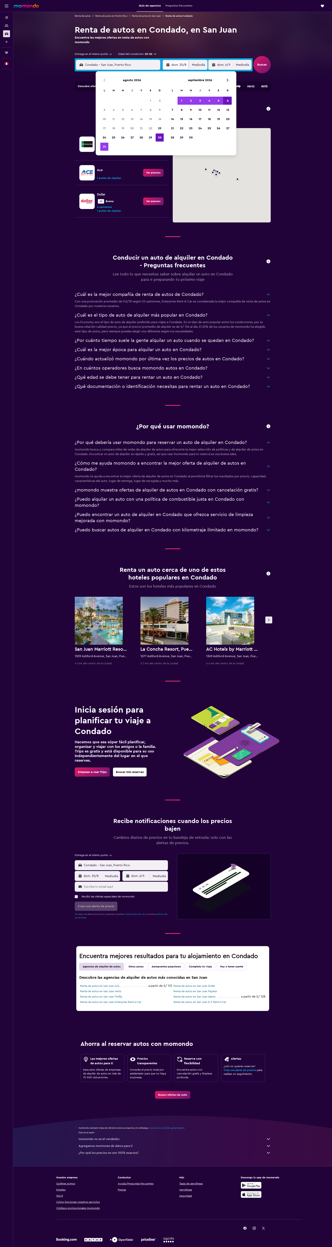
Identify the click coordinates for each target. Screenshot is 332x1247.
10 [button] (104, 119)
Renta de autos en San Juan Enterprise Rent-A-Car (110, 1002)
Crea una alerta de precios (240, 1070)
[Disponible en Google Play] (251, 1185)
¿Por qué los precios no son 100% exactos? (109, 1152)
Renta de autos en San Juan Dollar (194, 986)
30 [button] (160, 137)
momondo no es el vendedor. (99, 1139)
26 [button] (122, 137)
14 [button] (141, 119)
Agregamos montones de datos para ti (106, 1145)
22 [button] (150, 128)
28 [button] (141, 137)
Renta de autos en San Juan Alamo (194, 996)
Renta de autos (83, 16)
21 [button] (141, 128)
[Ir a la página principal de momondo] (26, 6)
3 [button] (104, 109)
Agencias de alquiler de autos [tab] (101, 966)
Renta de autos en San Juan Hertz (100, 991)
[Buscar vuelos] (7, 17)
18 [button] (113, 128)
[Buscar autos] (7, 34)
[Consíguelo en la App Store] (251, 1194)
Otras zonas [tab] (136, 966)
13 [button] (132, 119)
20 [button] (132, 128)
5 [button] (123, 109)
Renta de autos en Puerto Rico (111, 16)
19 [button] (122, 128)
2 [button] (160, 100)
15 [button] (150, 119)
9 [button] (160, 109)
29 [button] (150, 137)
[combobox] (93, 54)
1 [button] (150, 100)
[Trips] (7, 53)
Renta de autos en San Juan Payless (195, 991)
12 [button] (122, 119)
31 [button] (104, 146)
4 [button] (114, 109)
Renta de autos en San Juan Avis (99, 986)
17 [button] (104, 128)
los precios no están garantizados (166, 1128)
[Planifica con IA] (7, 42)
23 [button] (159, 128)
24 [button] (104, 137)
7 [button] (141, 109)
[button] (6, 6)
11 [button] (113, 119)
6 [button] (132, 109)
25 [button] (113, 137)
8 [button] (150, 109)
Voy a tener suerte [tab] (231, 966)
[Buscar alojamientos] (7, 26)
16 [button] (159, 119)
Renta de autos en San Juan (146, 16)
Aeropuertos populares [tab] (166, 966)
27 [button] (132, 137)
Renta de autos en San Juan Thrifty (101, 996)
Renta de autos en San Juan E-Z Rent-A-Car (199, 1002)
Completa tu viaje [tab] (200, 966)
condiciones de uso (134, 914)
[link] (153, 173)
